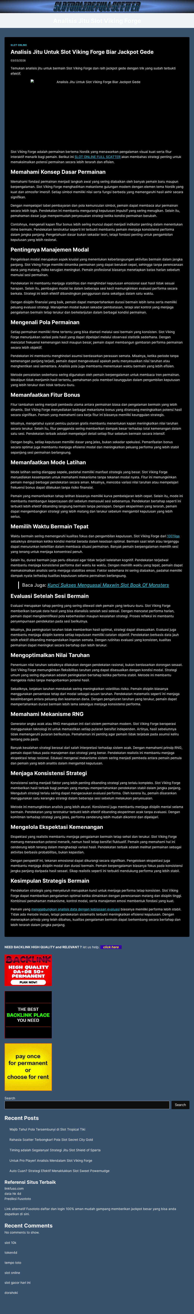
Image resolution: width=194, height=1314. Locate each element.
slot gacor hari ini (18, 1283)
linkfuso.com (14, 1188)
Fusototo (33, 1209)
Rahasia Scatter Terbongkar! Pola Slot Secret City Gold (51, 1140)
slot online (12, 1273)
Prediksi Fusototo (18, 1199)
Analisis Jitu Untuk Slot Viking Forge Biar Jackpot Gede (82, 52)
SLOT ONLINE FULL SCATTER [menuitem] (97, 157)
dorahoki (11, 1293)
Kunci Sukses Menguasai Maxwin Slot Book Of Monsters (108, 585)
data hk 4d (13, 1194)
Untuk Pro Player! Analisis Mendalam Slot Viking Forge (50, 1160)
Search (10, 1098)
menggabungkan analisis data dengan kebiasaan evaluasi (75, 909)
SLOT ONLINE (19, 45)
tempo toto (13, 1263)
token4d (11, 1252)
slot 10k (10, 1243)
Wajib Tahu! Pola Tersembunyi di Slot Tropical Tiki (47, 1129)
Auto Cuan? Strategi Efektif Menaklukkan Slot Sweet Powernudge (59, 1171)
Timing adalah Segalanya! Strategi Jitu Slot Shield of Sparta (55, 1150)
